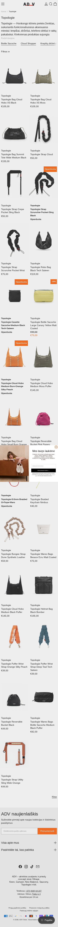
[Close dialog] (56, 447)
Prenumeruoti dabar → (43, 470)
